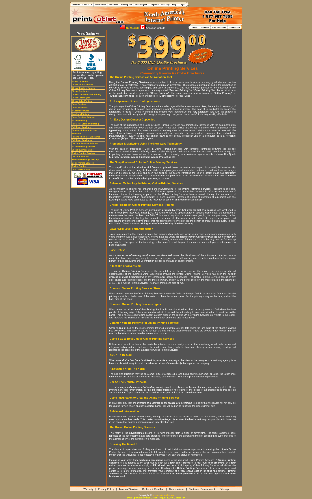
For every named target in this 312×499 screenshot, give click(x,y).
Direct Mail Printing (81, 169)
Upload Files (234, 27)
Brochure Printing (80, 114)
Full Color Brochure (81, 127)
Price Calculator (219, 27)
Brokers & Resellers (153, 489)
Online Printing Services (83, 153)
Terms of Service (128, 489)
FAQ (174, 5)
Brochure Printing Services (84, 130)
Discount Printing (80, 156)
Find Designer (141, 5)
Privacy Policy (106, 489)
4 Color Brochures (80, 111)
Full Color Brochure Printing (85, 124)
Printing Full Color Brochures (86, 137)
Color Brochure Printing (83, 117)
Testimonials (100, 5)
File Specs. (114, 5)
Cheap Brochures (80, 91)
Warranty (88, 489)
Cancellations (176, 489)
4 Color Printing (79, 120)
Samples (205, 27)
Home (195, 27)
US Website (132, 28)
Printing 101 (126, 5)
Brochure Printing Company (85, 159)
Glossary (165, 5)
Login (182, 5)
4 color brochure (80, 81)
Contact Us (87, 5)
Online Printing (79, 166)
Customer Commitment (202, 489)
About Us (76, 5)
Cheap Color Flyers (81, 98)
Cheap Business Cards (83, 150)
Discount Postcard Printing (85, 143)
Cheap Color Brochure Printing (86, 94)
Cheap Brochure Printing (84, 88)
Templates (154, 5)
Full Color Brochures (82, 140)
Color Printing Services (83, 163)
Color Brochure (79, 104)
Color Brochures (80, 107)
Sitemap (224, 489)
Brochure (76, 133)
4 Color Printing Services (83, 146)
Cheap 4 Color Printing (83, 85)
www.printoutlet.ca (163, 495)
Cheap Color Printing (82, 101)
